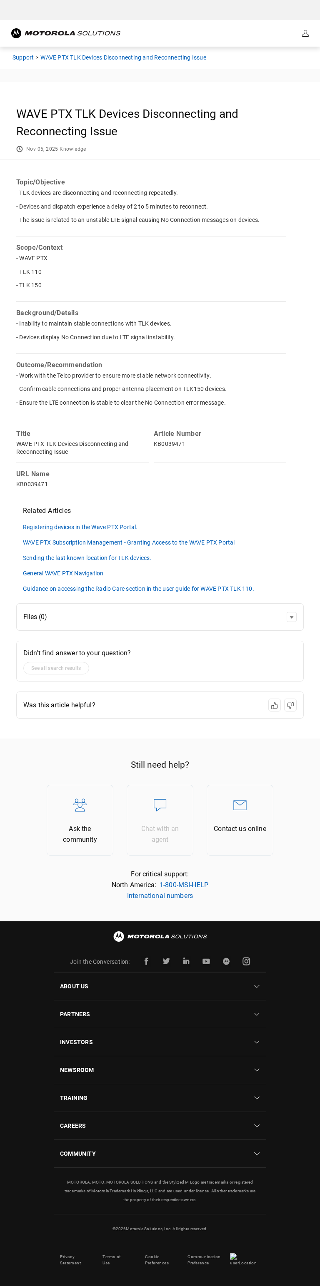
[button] (292, 617)
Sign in (306, 33)
